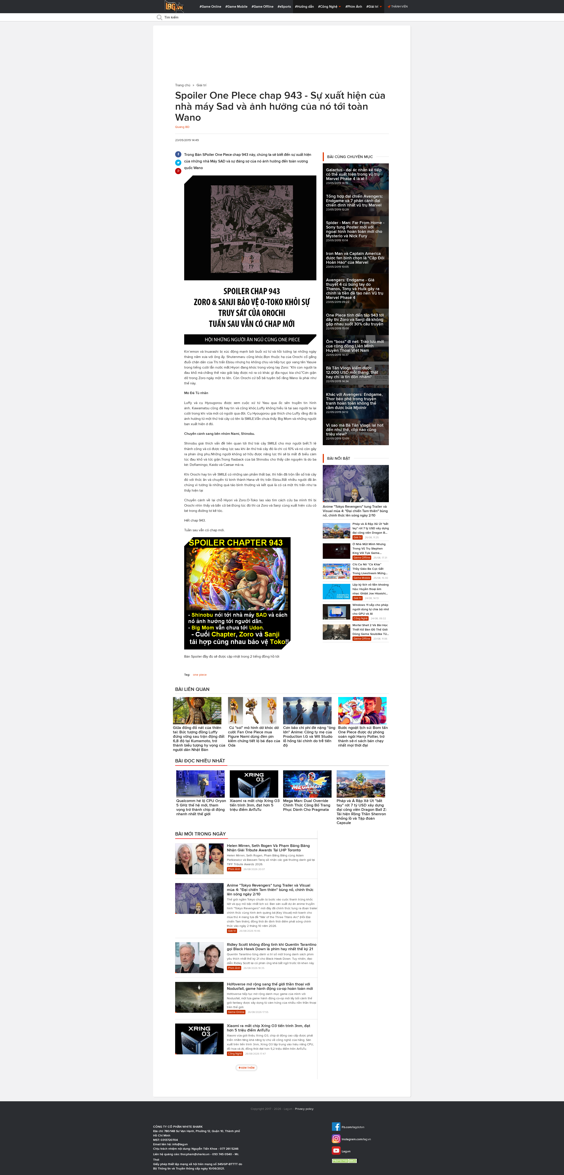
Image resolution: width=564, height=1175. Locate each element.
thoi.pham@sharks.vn (195, 1154)
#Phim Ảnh (353, 6)
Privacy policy (304, 1108)
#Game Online (210, 6)
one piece (200, 674)
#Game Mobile (236, 6)
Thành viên (399, 6)
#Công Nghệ (328, 6)
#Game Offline (262, 6)
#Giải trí (372, 6)
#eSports (284, 6)
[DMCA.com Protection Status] (345, 1160)
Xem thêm (247, 1067)
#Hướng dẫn (304, 6)
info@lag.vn (180, 1144)
